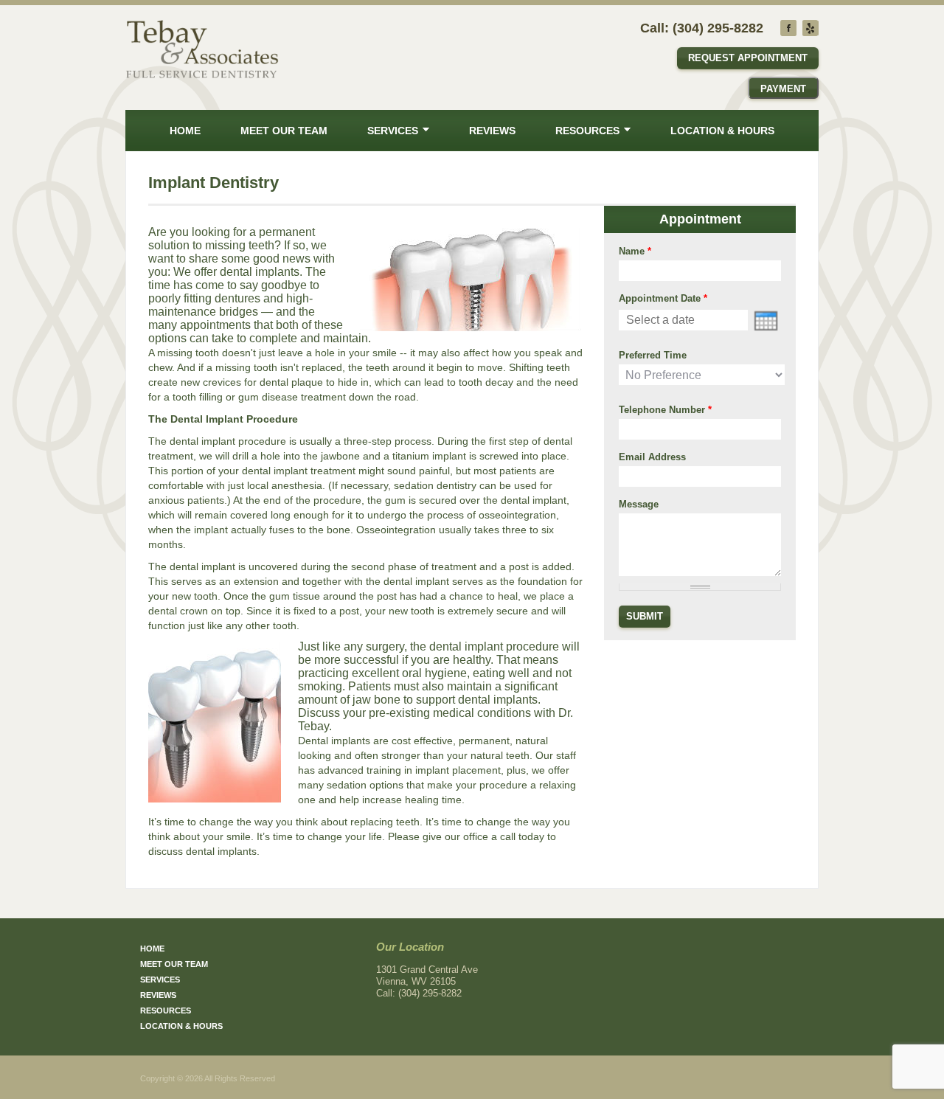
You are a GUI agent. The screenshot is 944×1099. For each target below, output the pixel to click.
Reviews (492, 130)
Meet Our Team (283, 130)
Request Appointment (748, 57)
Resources (587, 130)
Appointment (700, 219)
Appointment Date (663, 298)
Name (635, 251)
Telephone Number (665, 409)
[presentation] (766, 321)
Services (392, 130)
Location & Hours (722, 130)
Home (185, 130)
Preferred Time (653, 355)
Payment (783, 88)
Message (639, 504)
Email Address (652, 456)
